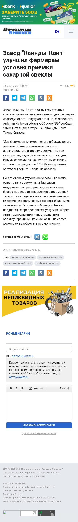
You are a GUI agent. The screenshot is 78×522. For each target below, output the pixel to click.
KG (57, 31)
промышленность (50, 257)
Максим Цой (11, 89)
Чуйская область (47, 263)
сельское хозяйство (18, 263)
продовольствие (23, 257)
